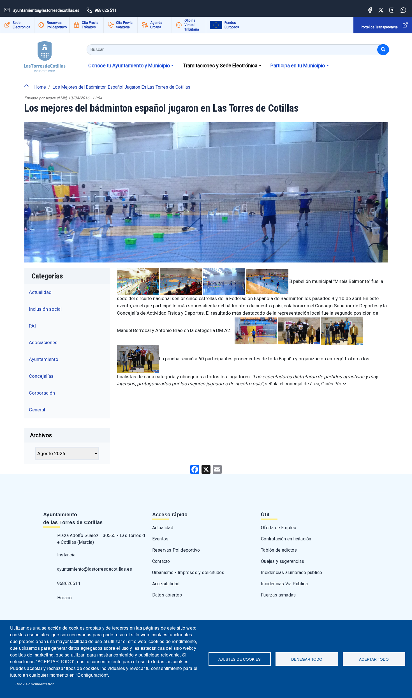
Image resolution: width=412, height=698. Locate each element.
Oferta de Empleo (278, 527)
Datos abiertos (167, 595)
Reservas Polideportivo (57, 25)
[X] (206, 469)
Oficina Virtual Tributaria (191, 25)
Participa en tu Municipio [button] (297, 65)
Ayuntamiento (43, 359)
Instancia (66, 555)
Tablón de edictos (279, 550)
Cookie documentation (34, 684)
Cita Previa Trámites (90, 25)
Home (40, 87)
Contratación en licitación (286, 539)
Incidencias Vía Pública (284, 583)
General (37, 410)
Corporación (42, 393)
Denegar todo (306, 659)
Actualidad (40, 292)
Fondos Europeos (231, 25)
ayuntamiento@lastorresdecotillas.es (94, 569)
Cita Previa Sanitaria (124, 25)
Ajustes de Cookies (239, 659)
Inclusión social (45, 309)
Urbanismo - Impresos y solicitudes (188, 572)
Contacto (161, 561)
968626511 (68, 583)
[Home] (45, 55)
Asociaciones (43, 342)
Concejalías (41, 376)
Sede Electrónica (21, 25)
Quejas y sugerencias (282, 561)
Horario (64, 597)
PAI (32, 326)
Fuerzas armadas (278, 595)
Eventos (160, 539)
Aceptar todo (374, 659)
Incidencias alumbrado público (291, 572)
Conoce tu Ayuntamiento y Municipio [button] (129, 65)
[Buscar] (383, 49)
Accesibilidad (166, 583)
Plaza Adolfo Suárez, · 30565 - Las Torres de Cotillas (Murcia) (101, 539)
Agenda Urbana (156, 25)
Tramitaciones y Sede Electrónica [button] (220, 65)
